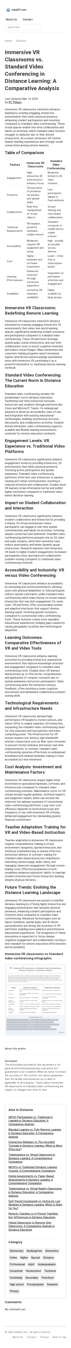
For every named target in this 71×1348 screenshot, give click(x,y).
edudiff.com (18, 9)
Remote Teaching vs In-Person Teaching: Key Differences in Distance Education (33, 1215)
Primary (14, 1291)
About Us (11, 19)
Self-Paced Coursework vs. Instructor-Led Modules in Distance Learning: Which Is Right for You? (35, 1205)
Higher (24, 1257)
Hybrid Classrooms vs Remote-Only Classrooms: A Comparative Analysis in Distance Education (31, 1226)
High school (17, 1284)
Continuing (16, 1277)
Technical (50, 1271)
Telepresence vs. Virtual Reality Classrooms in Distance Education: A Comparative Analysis (35, 1192)
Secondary (31, 1277)
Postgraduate (35, 1284)
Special (35, 1257)
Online (13, 1257)
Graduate (52, 1284)
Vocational (16, 1271)
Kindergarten (34, 1251)
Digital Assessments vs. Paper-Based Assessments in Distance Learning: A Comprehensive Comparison (31, 1180)
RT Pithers (15, 102)
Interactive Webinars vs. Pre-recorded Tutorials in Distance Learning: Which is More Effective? (35, 1145)
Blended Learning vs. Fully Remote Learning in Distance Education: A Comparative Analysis (34, 1133)
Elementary (16, 1251)
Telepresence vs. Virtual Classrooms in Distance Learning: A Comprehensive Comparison (31, 1158)
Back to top (59, 1337)
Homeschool (33, 1271)
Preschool (47, 1277)
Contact (28, 19)
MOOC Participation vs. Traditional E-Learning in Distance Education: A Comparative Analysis (30, 1121)
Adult (31, 1264)
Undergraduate (47, 1264)
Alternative (52, 1251)
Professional (17, 1264)
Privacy (44, 1337)
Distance (48, 1257)
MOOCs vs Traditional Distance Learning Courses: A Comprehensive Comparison (32, 1169)
